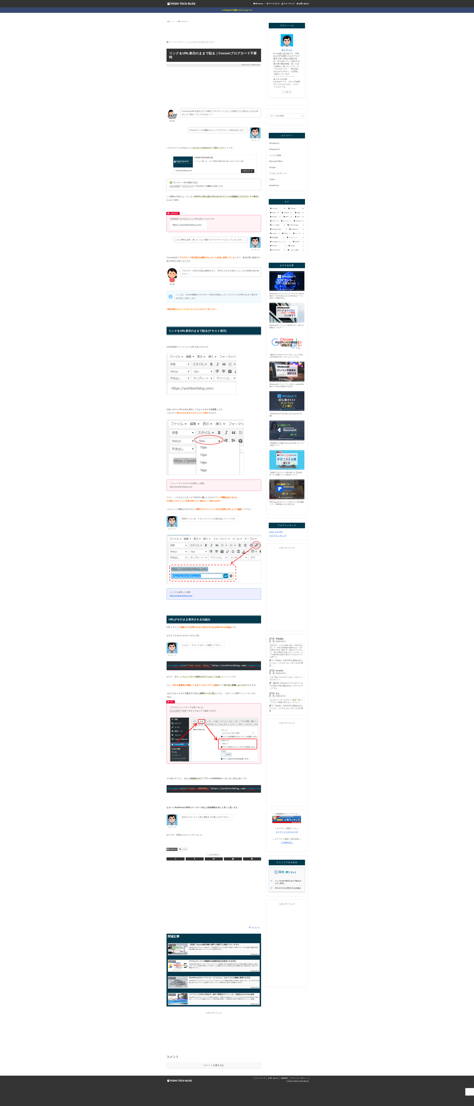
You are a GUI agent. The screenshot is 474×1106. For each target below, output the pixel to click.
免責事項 (284, 1078)
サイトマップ (260, 1078)
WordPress (173, 849)
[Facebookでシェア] (195, 858)
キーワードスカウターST (287, 832)
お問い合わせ (273, 1078)
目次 (281, 872)
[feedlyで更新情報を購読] (286, 91)
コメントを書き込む (213, 1065)
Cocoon (184, 849)
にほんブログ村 (276, 532)
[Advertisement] (214, 30)
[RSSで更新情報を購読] (290, 91)
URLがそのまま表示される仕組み (288, 888)
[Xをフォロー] (283, 91)
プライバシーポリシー (299, 1078)
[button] (252, 858)
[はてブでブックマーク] (214, 858)
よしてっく (286, 50)
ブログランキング (277, 535)
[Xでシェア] (176, 858)
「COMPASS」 (287, 843)
